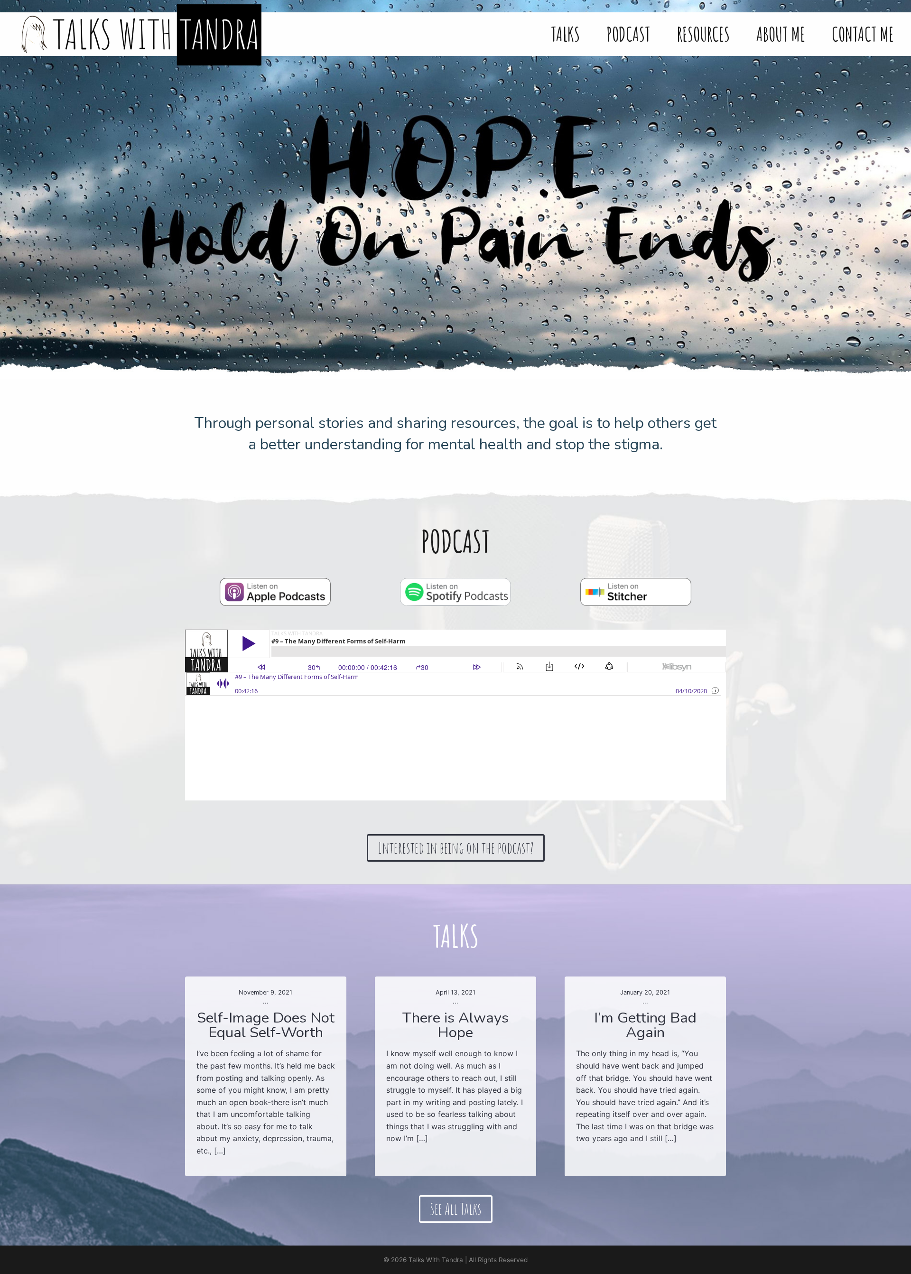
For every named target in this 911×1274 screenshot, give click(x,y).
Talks (565, 34)
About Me (780, 34)
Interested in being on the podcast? (456, 847)
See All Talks (456, 1208)
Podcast (628, 34)
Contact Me (863, 34)
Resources (703, 34)
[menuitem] (565, 34)
